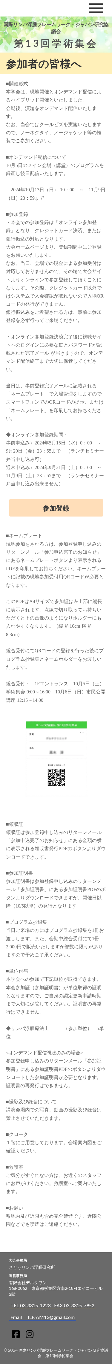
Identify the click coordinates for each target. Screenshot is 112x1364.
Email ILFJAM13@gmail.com (42, 1317)
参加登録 (56, 508)
